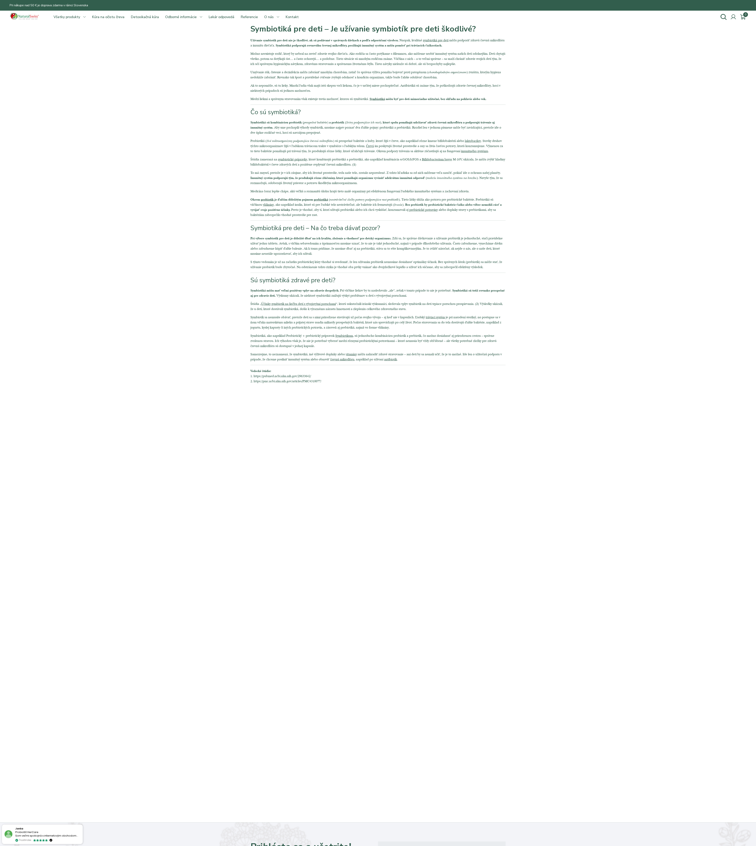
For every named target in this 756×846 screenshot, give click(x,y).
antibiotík (390, 359)
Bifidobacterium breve (437, 159)
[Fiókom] (733, 17)
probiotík (267, 199)
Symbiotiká (377, 99)
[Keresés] (723, 17)
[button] (82, 825)
